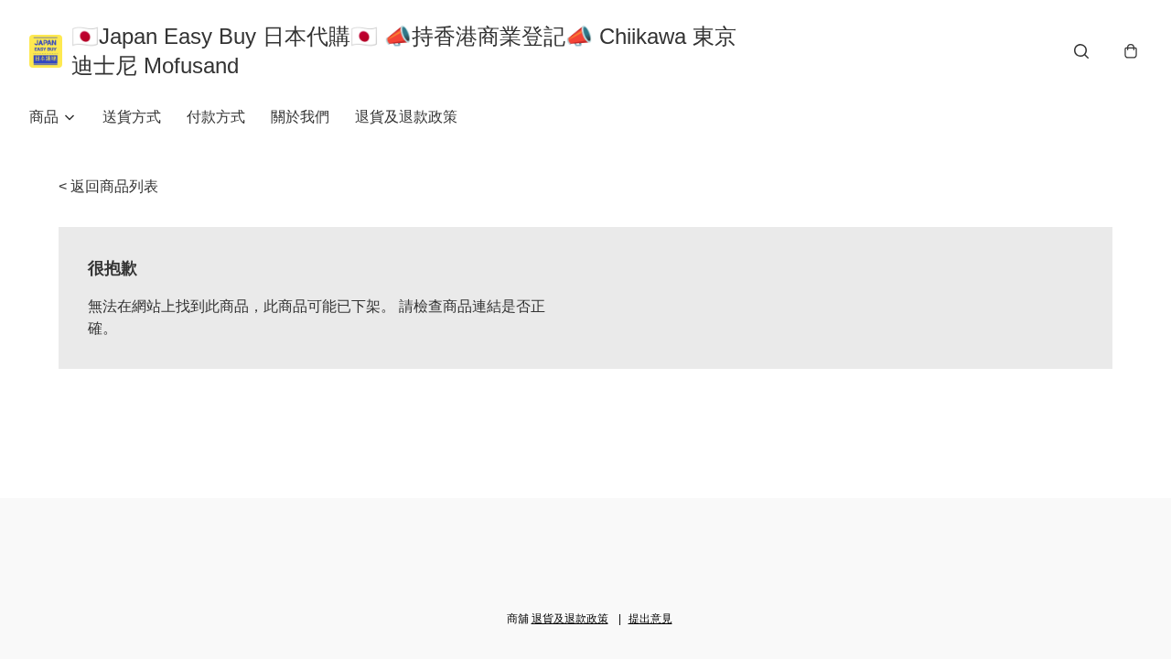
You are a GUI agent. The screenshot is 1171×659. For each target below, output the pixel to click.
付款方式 (216, 116)
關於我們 (300, 116)
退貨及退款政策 (406, 116)
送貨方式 (131, 116)
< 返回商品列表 (108, 186)
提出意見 (650, 618)
